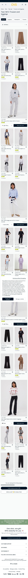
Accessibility (6, 568)
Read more (16, 523)
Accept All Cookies (7, 299)
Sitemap (18, 571)
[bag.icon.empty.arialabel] (25, 4)
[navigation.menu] (2, 4)
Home (2, 9)
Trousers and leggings (19, 9)
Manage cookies (13, 568)
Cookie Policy (21, 568)
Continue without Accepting (19, 278)
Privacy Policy (12, 571)
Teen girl (10, 9)
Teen (6, 9)
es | (14, 563)
